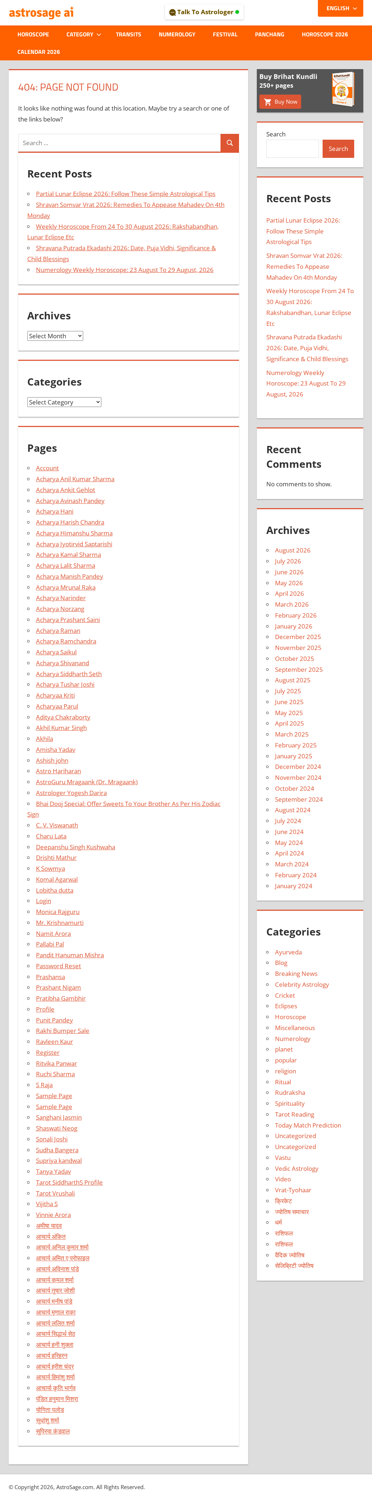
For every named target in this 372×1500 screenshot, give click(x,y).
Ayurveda (288, 952)
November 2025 (298, 647)
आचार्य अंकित (51, 1236)
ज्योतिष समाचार (292, 1212)
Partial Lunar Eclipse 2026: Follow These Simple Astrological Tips (125, 194)
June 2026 (289, 572)
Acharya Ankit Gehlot (65, 490)
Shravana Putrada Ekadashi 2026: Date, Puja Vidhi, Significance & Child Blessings (307, 348)
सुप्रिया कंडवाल (53, 1431)
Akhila (44, 738)
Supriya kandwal (59, 1160)
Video (283, 1179)
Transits (128, 34)
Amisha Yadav (55, 749)
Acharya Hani (54, 511)
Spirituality (290, 1103)
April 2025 (289, 723)
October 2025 (294, 658)
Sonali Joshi (52, 1139)
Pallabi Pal (50, 944)
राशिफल (284, 1233)
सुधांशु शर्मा (47, 1420)
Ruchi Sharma (55, 1074)
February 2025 (296, 745)
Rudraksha (290, 1092)
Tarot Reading (294, 1114)
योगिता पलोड (50, 1409)
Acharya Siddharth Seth (69, 674)
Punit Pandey (54, 1020)
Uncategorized (295, 1136)
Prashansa (50, 977)
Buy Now (285, 101)
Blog (281, 962)
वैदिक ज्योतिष (289, 1255)
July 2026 (288, 561)
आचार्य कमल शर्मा (55, 1280)
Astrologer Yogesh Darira (71, 793)
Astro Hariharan (58, 771)
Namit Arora (53, 933)
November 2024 (298, 777)
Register (48, 1052)
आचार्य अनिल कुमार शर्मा (62, 1247)
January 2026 (293, 626)
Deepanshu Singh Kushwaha (75, 847)
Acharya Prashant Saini (68, 619)
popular (286, 1060)
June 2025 (289, 702)
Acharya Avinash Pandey (70, 500)
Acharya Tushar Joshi (65, 684)
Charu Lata (51, 836)
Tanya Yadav (53, 1171)
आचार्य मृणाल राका (56, 1312)
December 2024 (298, 766)
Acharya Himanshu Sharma (74, 533)
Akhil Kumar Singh (61, 727)
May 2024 (289, 842)
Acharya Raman (58, 630)
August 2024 (293, 810)
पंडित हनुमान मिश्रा (57, 1399)
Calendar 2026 (38, 51)
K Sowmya (50, 868)
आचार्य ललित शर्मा (55, 1323)
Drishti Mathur (56, 857)
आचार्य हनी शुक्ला (54, 1344)
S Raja (44, 1085)
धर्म (278, 1222)
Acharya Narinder (61, 598)
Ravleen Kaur (54, 1041)
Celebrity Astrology (302, 984)
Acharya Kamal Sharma (68, 554)
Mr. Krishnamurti (60, 922)
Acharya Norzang (60, 609)
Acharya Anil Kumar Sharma (75, 479)
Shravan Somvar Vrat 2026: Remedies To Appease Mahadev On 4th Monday (304, 266)
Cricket (285, 995)
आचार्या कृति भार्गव (56, 1388)
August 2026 (293, 550)
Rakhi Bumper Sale (62, 1030)
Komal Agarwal (57, 879)
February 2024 (296, 875)
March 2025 (292, 734)
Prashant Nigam (58, 987)
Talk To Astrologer (205, 12)
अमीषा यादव (49, 1225)
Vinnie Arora (53, 1214)
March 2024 (292, 864)
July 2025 (288, 691)
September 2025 (299, 669)
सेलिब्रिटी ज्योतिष (294, 1265)
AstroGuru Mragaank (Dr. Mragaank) (87, 782)
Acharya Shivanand (62, 663)
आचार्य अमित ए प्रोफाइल (62, 1258)
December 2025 (298, 637)
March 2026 (292, 604)
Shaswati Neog (56, 1128)
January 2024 (293, 886)
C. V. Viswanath (57, 825)
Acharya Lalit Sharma (65, 565)
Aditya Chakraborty (63, 717)
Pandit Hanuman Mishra (70, 955)
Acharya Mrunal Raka (66, 587)
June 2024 (289, 831)
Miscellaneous (295, 1028)
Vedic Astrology (297, 1168)
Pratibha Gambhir (61, 998)
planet (284, 1049)
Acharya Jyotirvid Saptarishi (74, 544)
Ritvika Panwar (56, 1063)
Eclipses (286, 1006)
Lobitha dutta (54, 890)
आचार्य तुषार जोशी (55, 1290)
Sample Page (54, 1096)
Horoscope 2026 (325, 34)
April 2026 (289, 593)
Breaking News (296, 973)
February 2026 (296, 615)
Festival (225, 34)
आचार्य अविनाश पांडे (57, 1269)
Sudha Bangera (57, 1150)
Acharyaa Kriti (55, 695)
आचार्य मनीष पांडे (54, 1301)
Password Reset (58, 966)
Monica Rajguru (58, 911)
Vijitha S (47, 1204)
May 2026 (289, 583)
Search (276, 134)
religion (285, 1071)
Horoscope (33, 34)
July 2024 (288, 821)
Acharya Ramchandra (66, 641)
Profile (45, 1009)
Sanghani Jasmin (59, 1117)
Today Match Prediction (308, 1125)
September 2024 (299, 799)
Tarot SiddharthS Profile (69, 1182)
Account (47, 468)
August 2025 (293, 680)
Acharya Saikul (56, 652)
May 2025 (289, 713)
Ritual (283, 1082)
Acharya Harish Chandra (70, 522)
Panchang (269, 34)
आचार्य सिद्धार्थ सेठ (55, 1333)
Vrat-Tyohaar (293, 1190)
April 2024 (289, 853)
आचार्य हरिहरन (52, 1355)
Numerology (177, 34)
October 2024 (294, 788)
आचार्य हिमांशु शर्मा (55, 1377)
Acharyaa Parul (57, 706)
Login (43, 901)
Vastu (283, 1157)
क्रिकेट (283, 1201)
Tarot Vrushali (55, 1193)
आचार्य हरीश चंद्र (55, 1366)
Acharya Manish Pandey (69, 576)
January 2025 (293, 756)
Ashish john (52, 760)
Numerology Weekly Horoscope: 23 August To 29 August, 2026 (125, 270)
